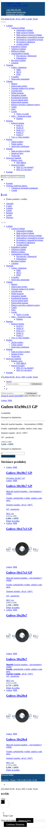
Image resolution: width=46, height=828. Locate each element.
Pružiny (9, 139)
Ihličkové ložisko (18, 51)
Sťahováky (15, 156)
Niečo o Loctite (22, 114)
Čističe (14, 107)
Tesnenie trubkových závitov (22, 88)
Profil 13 (19, 132)
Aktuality (10, 203)
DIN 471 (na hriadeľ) (25, 167)
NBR (18, 70)
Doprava (9, 217)
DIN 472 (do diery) (24, 170)
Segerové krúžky (18, 165)
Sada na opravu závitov (20, 151)
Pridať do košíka (8, 456)
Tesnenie (9, 65)
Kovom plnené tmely (19, 100)
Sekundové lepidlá (18, 95)
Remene (9, 121)
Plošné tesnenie (17, 93)
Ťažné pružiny (17, 144)
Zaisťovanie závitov (19, 86)
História (19, 118)
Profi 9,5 (19, 125)
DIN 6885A (21, 163)
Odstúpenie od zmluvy (15, 14)
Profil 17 (19, 135)
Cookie (14, 190)
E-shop (9, 206)
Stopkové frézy (17, 153)
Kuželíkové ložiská (19, 46)
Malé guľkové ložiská (25, 32)
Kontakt (9, 172)
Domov (4, 396)
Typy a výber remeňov (20, 137)
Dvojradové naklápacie (25, 42)
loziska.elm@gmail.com (16, 12)
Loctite (14, 111)
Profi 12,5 (20, 130)
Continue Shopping (15, 824)
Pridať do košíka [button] (13, 521)
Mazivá (14, 84)
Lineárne (14, 63)
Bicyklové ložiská (18, 60)
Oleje (13, 109)
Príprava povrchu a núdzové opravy (25, 104)
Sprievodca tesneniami (20, 79)
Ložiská (9, 26)
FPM (18, 74)
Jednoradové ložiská (24, 30)
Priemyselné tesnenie (19, 102)
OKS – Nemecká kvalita (21, 116)
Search (9, 381)
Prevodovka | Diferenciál (26, 56)
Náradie (9, 149)
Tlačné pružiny (17, 142)
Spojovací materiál (13, 158)
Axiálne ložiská (22, 44)
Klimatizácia (21, 58)
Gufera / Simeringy (19, 67)
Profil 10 (19, 128)
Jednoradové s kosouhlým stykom (30, 37)
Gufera (9, 210)
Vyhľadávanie (36, 384)
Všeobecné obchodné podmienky (24, 188)
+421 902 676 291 (13, 10)
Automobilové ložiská (20, 53)
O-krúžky (15, 77)
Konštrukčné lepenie (19, 98)
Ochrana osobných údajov (16, 186)
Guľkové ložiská (18, 28)
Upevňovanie (16, 91)
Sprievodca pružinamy (20, 146)
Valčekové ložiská (18, 49)
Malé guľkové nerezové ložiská (29, 35)
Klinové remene (17, 123)
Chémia (9, 81)
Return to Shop (25, 820)
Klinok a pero (16, 160)
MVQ (18, 72)
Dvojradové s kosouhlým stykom (29, 39)
